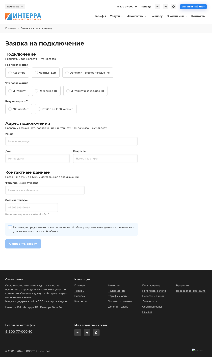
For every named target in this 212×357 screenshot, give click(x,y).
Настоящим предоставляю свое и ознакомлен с (73, 229)
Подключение (151, 285)
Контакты (80, 301)
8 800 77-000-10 (127, 6)
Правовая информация (191, 290)
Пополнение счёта (154, 290)
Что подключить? (16, 83)
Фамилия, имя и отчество (21, 182)
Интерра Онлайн (51, 307)
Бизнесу (79, 296)
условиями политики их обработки (35, 231)
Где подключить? (16, 64)
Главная (10, 28)
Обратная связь (152, 306)
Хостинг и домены (120, 301)
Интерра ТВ (30, 307)
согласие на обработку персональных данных (85, 227)
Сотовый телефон (16, 200)
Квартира (79, 151)
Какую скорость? (16, 101)
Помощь (146, 6)
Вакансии (182, 285)
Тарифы (79, 290)
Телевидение (116, 290)
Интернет (114, 285)
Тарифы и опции (118, 296)
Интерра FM (13, 307)
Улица (9, 133)
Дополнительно (118, 306)
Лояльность (149, 301)
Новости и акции (153, 296)
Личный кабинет (193, 6)
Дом (8, 151)
